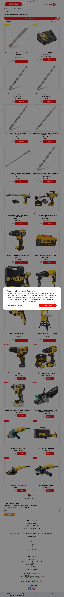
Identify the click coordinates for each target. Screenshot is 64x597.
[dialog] (32, 298)
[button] (16, 305)
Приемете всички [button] (48, 305)
